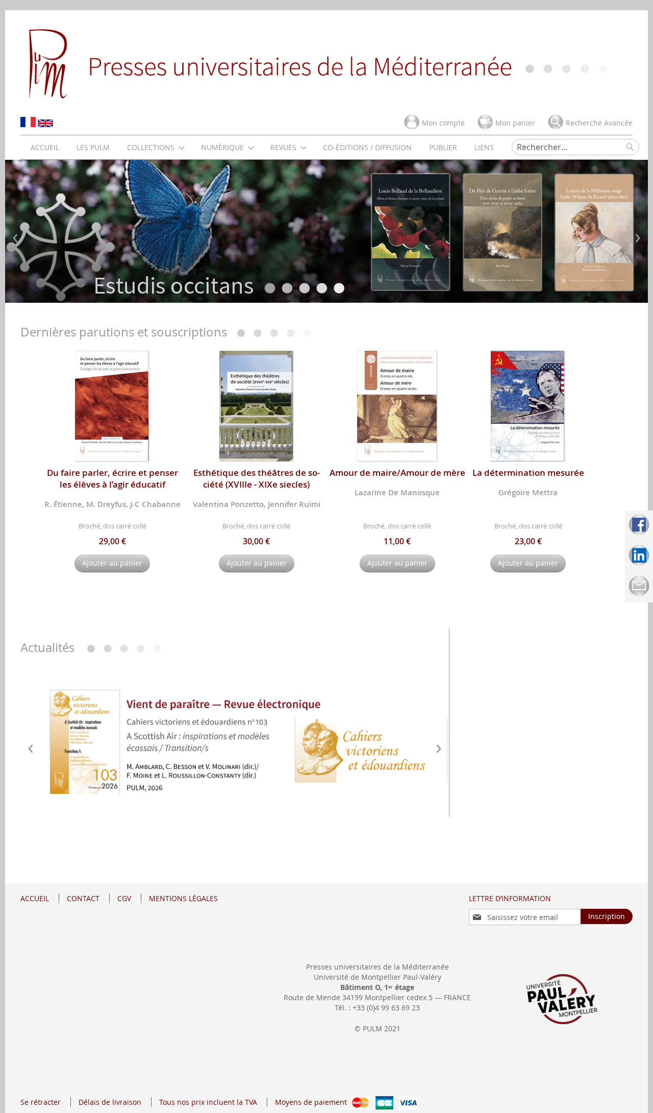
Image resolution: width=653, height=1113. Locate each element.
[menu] (262, 147)
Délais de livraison (110, 1102)
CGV (124, 898)
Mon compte (443, 123)
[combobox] (575, 147)
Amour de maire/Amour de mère (397, 472)
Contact (83, 898)
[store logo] (326, 62)
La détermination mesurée (528, 472)
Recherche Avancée (599, 123)
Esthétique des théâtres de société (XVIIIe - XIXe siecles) (256, 478)
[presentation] (15, 236)
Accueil (34, 898)
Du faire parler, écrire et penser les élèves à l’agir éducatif (112, 478)
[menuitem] (44, 147)
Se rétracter (40, 1102)
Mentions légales (183, 898)
